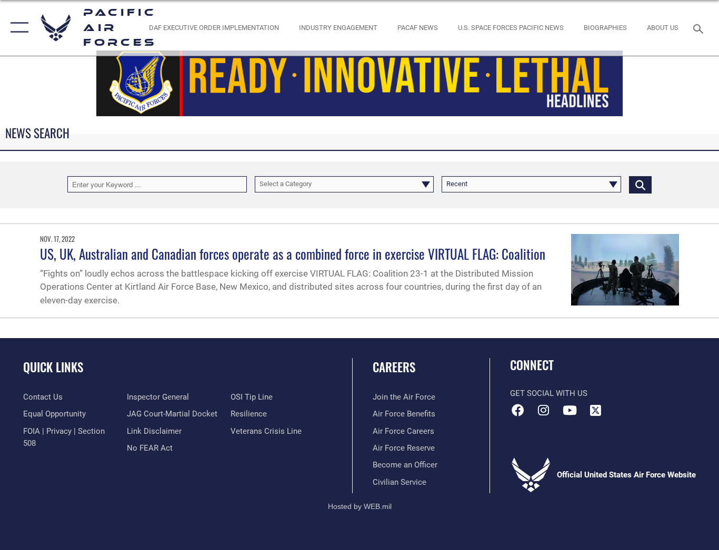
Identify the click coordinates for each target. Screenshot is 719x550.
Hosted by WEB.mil (360, 506)
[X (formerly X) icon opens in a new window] (595, 410)
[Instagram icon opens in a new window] (544, 410)
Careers (394, 367)
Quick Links (53, 367)
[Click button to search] (640, 184)
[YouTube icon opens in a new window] (569, 410)
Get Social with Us (548, 393)
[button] (17, 28)
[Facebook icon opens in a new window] (518, 410)
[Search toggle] (700, 27)
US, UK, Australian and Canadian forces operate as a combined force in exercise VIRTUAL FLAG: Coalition (292, 253)
